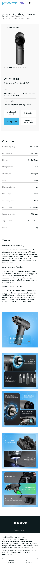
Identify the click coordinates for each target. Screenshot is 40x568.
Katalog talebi (12, 121)
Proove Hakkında (20, 530)
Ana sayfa (6, 14)
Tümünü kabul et (29, 561)
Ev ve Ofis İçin (18, 14)
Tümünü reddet (10, 561)
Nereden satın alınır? (11, 113)
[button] (4, 67)
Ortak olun (28, 113)
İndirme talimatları (28, 121)
